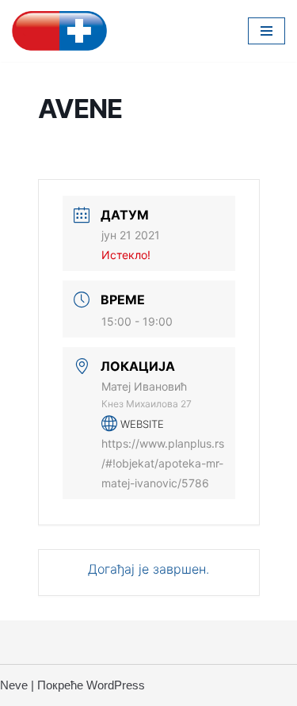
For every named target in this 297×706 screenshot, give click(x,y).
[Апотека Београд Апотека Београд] (59, 31)
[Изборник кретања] (266, 30)
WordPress (115, 685)
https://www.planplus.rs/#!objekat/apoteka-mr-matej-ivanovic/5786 (162, 463)
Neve (14, 685)
